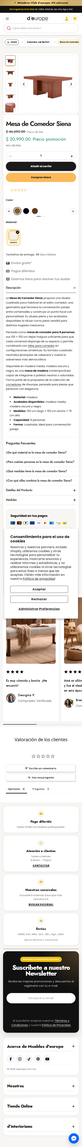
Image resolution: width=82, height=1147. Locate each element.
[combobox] (41, 28)
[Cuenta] (66, 18)
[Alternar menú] (7, 19)
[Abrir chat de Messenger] (74, 1138)
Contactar (41, 865)
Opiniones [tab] (14, 789)
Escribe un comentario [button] (42, 768)
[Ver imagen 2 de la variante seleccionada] (10, 72)
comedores (13, 384)
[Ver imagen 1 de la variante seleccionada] (10, 60)
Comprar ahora (41, 177)
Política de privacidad (39, 579)
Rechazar (39, 599)
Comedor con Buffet (38, 42)
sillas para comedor (41, 346)
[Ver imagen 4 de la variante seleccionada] (10, 96)
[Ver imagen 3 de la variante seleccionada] (10, 84)
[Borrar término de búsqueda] (74, 28)
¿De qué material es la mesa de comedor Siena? (36, 453)
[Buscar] (8, 28)
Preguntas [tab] (39, 789)
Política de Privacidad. (56, 1025)
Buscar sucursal (41, 904)
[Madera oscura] (35, 211)
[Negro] (26, 211)
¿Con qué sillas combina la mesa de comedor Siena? (39, 481)
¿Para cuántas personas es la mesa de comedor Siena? (40, 462)
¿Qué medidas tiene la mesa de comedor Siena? (36, 471)
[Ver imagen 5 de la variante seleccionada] (10, 108)
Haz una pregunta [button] (43, 777)
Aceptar (39, 589)
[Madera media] (17, 211)
